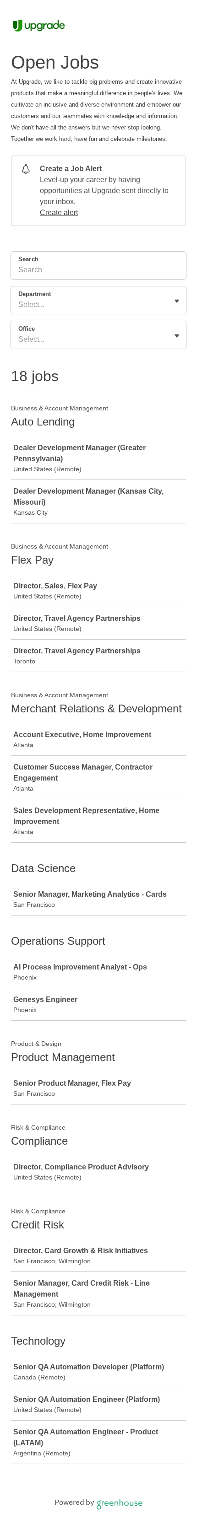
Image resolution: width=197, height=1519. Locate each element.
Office (26, 328)
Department (34, 294)
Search (28, 259)
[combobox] (19, 305)
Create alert (59, 212)
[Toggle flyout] (176, 301)
